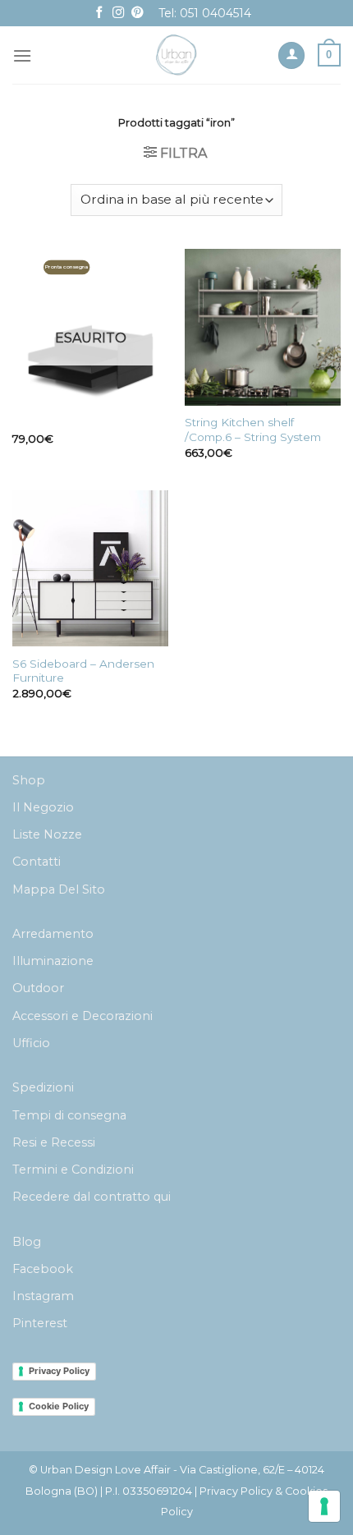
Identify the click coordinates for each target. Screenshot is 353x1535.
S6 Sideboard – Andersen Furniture (83, 671)
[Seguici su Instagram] (118, 13)
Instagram (43, 1296)
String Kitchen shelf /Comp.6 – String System (253, 429)
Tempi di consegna (69, 1115)
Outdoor (38, 988)
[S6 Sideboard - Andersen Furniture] (90, 568)
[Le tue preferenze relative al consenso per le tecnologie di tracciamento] (324, 1506)
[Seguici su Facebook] (99, 13)
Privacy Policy (59, 1370)
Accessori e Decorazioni (82, 1016)
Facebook (42, 1269)
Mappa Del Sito (58, 889)
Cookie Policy (59, 1406)
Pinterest (39, 1323)
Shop (28, 780)
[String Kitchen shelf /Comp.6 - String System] (263, 327)
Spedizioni (43, 1087)
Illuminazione (53, 961)
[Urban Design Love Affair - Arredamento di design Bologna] (177, 55)
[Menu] (22, 55)
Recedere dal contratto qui (91, 1196)
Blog (26, 1241)
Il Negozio (43, 807)
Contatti (36, 861)
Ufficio (31, 1043)
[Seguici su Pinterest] (137, 13)
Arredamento (53, 933)
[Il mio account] (291, 55)
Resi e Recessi (53, 1142)
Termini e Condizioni (73, 1169)
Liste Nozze (47, 834)
